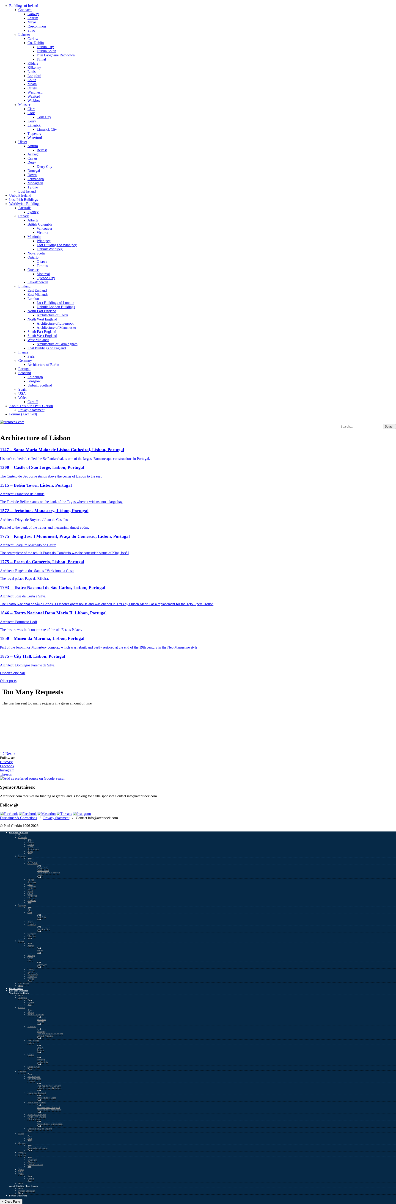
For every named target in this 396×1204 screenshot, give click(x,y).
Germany (25, 360)
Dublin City (45, 47)
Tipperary (34, 133)
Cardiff (33, 402)
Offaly (32, 88)
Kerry (32, 121)
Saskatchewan (38, 282)
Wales (22, 398)
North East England (42, 311)
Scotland (24, 373)
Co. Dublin (36, 43)
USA (22, 393)
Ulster (22, 142)
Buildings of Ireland (23, 6)
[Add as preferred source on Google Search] (32, 778)
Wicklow (34, 100)
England (24, 286)
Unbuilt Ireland (20, 195)
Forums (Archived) (23, 414)
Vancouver (44, 228)
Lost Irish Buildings (23, 200)
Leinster (24, 34)
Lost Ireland (27, 191)
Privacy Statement (31, 410)
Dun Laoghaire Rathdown (56, 55)
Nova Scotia (36, 253)
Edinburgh (35, 377)
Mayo (32, 22)
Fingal (41, 59)
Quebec (33, 270)
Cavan (32, 158)
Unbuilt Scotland (40, 385)
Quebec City (46, 278)
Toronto (42, 266)
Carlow (33, 39)
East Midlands (38, 294)
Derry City (44, 166)
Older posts (8, 681)
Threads (6, 774)
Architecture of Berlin (43, 365)
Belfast (42, 150)
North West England (42, 319)
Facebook (7, 766)
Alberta (33, 220)
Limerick (34, 125)
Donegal (34, 171)
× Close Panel (11, 1201)
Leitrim (33, 18)
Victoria (42, 233)
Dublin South (46, 51)
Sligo (31, 30)
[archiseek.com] (12, 422)
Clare (31, 109)
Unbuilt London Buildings (56, 307)
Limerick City (47, 129)
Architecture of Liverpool (55, 323)
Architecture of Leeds (52, 315)
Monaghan (35, 183)
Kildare (33, 63)
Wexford (34, 96)
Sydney (33, 212)
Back (20, 835)
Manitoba (34, 237)
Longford (34, 76)
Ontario (33, 257)
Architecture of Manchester (56, 327)
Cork (31, 113)
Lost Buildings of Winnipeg (57, 245)
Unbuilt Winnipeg (50, 249)
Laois (32, 72)
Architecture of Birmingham (57, 344)
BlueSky (6, 762)
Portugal (24, 369)
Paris (31, 356)
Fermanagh (36, 179)
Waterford (35, 138)
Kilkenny (34, 67)
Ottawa (42, 261)
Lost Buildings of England (47, 348)
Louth (32, 80)
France (23, 352)
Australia (24, 208)
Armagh (33, 154)
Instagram (7, 770)
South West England (42, 336)
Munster (24, 105)
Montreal (43, 274)
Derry (32, 162)
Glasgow (34, 381)
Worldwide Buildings (24, 204)
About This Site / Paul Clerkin (31, 406)
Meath (32, 84)
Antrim (33, 146)
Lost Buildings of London (55, 303)
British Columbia (40, 224)
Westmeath (35, 92)
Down (32, 175)
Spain (22, 389)
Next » (10, 754)
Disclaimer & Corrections (18, 818)
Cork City (44, 117)
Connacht (25, 10)
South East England (42, 332)
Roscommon (37, 26)
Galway (33, 14)
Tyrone (33, 187)
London (33, 299)
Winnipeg (44, 241)
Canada (23, 216)
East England (37, 290)
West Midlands (38, 340)
